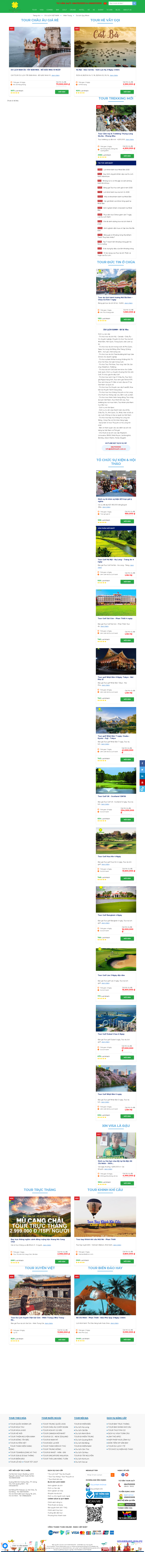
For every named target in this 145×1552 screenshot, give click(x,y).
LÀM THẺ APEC (114, 1437)
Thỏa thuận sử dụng (55, 1505)
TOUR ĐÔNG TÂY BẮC (19, 1440)
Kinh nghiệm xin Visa (55, 1491)
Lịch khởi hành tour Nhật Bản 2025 (116, 170)
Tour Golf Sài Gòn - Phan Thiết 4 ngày (115, 618)
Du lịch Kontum (82, 1459)
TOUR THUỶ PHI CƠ (116, 1430)
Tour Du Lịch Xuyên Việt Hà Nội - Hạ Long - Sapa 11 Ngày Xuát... (39, 1318)
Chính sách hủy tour (55, 1510)
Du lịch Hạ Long (82, 1427)
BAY (57, 10)
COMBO (50, 10)
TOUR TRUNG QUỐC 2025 (54, 1424)
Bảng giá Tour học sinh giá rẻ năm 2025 (117, 188)
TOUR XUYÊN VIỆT (18, 1443)
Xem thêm (49, 75)
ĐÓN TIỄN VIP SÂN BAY (118, 1443)
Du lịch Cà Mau (81, 1452)
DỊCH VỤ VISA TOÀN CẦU (119, 1433)
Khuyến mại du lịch (55, 1493)
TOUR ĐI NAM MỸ (50, 1440)
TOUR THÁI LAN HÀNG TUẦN (55, 1459)
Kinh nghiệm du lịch (55, 1485)
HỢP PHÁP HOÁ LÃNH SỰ (119, 1440)
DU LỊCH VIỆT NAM (51, 15)
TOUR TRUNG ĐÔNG (52, 1449)
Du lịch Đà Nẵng (82, 1443)
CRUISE (73, 10)
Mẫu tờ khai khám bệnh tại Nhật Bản (117, 197)
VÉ (89, 10)
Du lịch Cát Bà (81, 1430)
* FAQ (65, 1508)
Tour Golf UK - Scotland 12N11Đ (112, 796)
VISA (41, 10)
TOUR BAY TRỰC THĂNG (119, 1424)
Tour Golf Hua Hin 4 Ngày (109, 857)
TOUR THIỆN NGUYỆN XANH (22, 1437)
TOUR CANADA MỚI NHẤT (54, 1433)
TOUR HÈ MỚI (16, 1433)
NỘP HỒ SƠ (128, 1495)
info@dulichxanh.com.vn (116, 449)
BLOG (118, 10)
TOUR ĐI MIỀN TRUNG (84, 1437)
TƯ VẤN (109, 10)
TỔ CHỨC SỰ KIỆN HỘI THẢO (120, 1449)
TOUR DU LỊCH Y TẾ (116, 1446)
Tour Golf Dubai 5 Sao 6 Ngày (111, 1034)
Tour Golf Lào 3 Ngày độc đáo (111, 975)
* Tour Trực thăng (54, 1477)
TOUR (34, 10)
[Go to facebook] (5, 1545)
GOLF (64, 10)
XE (94, 10)
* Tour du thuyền (64, 1474)
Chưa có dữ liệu (12, 101)
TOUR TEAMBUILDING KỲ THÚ (23, 1452)
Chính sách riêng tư (55, 1502)
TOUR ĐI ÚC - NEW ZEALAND (55, 1437)
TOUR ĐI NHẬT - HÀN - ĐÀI (54, 1452)
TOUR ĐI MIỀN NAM (82, 1446)
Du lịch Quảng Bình (84, 1440)
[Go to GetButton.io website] (5, 1550)
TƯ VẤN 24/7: (79, 3)
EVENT (100, 10)
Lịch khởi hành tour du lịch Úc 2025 (116, 192)
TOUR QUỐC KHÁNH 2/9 (20, 1424)
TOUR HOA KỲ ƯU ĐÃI (52, 1430)
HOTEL (81, 10)
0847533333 (116, 447)
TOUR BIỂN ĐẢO (17, 1459)
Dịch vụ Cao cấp (54, 1488)
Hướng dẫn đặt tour (55, 1513)
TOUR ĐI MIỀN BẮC (82, 1424)
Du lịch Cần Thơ (82, 1449)
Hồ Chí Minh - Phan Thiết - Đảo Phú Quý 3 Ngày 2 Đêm (101, 1318)
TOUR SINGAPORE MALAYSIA (55, 1456)
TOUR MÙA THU (17, 1427)
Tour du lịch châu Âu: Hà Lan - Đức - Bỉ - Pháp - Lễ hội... (45, 70)
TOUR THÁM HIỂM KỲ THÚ (54, 1446)
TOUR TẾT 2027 (31, 1462)
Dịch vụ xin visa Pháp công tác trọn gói (116, 1161)
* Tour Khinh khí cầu (55, 1479)
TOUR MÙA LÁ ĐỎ (18, 1430)
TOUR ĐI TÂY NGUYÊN (84, 1456)
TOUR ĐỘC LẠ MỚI (51, 1443)
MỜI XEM (70, 92)
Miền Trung (67, 15)
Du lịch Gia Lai (81, 1462)
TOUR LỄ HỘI (16, 1462)
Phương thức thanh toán (57, 1515)
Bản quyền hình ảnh (55, 1508)
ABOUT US (127, 10)
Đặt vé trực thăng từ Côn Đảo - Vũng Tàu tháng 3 (33, 1239)
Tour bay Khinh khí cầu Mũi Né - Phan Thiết (96, 1239)
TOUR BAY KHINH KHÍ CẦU (119, 1427)
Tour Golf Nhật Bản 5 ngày (110, 1094)
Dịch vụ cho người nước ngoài (59, 1496)
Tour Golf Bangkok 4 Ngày (110, 915)
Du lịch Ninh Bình (83, 1433)
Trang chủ (36, 15)
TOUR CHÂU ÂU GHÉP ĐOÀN (55, 1427)
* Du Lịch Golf (53, 1474)
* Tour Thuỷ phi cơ (67, 1477)
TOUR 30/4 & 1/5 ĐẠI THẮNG (22, 1456)
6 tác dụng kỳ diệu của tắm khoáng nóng (118, 249)
